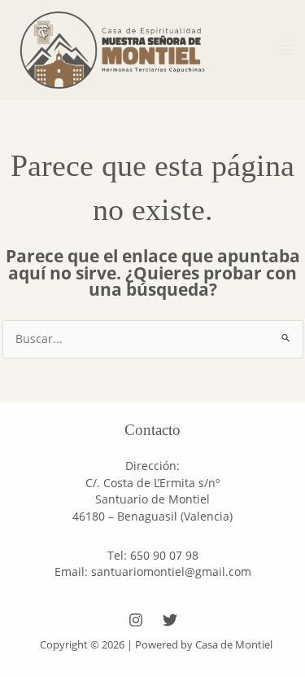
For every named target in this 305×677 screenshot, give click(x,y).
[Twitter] (170, 620)
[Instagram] (136, 620)
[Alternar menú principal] (287, 50)
